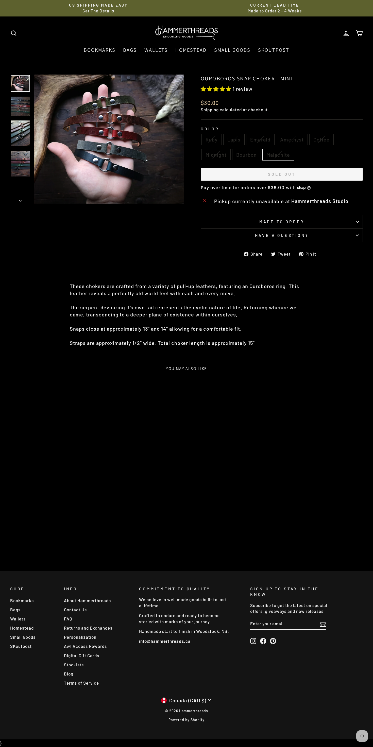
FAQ (68, 618)
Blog (68, 673)
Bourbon (246, 155)
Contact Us (75, 609)
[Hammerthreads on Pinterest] (273, 640)
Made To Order (281, 221)
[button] (217, 89)
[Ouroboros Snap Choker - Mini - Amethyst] (48, 540)
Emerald (260, 139)
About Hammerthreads (87, 600)
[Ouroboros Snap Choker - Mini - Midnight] (62, 540)
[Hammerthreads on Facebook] (263, 640)
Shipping (210, 109)
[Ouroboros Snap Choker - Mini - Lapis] (35, 540)
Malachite (278, 155)
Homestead (191, 50)
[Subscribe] (323, 624)
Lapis (234, 139)
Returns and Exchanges (88, 627)
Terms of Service (81, 682)
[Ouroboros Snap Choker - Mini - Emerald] (42, 540)
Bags (130, 50)
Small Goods (232, 50)
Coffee (321, 139)
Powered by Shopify (186, 720)
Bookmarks (99, 50)
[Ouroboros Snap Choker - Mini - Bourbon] (69, 540)
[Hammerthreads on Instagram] (253, 640)
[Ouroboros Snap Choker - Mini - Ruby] (28, 540)
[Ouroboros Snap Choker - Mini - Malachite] (76, 540)
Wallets (156, 50)
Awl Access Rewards (85, 646)
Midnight (216, 155)
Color (210, 128)
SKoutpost (273, 50)
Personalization (80, 636)
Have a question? (282, 235)
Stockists (74, 664)
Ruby (212, 139)
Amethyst (292, 139)
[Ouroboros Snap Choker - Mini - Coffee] (55, 540)
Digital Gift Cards (81, 655)
